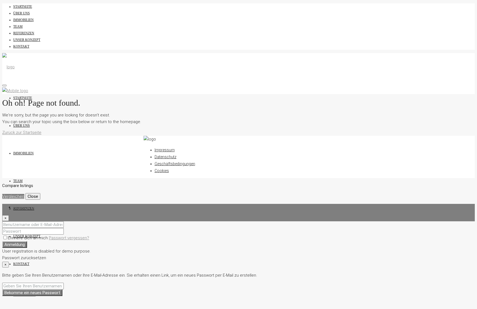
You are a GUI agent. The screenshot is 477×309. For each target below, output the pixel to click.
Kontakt (21, 46)
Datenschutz (165, 157)
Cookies (162, 170)
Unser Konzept (26, 40)
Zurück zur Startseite (21, 132)
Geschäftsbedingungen (175, 164)
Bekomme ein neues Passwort (32, 292)
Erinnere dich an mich (28, 237)
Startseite (22, 7)
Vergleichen (13, 196)
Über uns (21, 13)
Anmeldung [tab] (23, 207)
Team (18, 26)
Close (33, 196)
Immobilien (23, 20)
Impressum (165, 150)
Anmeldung (14, 244)
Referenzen (23, 33)
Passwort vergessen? (69, 237)
